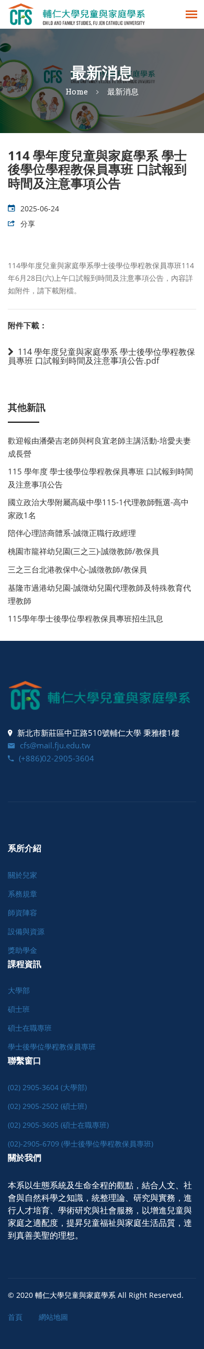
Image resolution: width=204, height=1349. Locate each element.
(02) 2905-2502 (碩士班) (47, 1106)
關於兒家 (22, 875)
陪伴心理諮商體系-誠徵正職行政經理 (72, 533)
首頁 (15, 1317)
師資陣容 (22, 912)
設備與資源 (26, 931)
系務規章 (22, 894)
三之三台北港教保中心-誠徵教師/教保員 (77, 569)
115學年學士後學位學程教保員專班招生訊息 (85, 618)
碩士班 (19, 1009)
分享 (27, 224)
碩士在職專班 (30, 1028)
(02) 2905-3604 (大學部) (47, 1087)
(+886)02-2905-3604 (56, 758)
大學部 (19, 990)
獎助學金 (22, 950)
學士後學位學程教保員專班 (52, 1047)
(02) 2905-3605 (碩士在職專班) (58, 1125)
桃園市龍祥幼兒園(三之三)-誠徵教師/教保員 (83, 551)
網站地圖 (53, 1317)
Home (76, 91)
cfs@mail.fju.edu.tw (55, 745)
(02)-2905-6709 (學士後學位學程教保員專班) (80, 1144)
